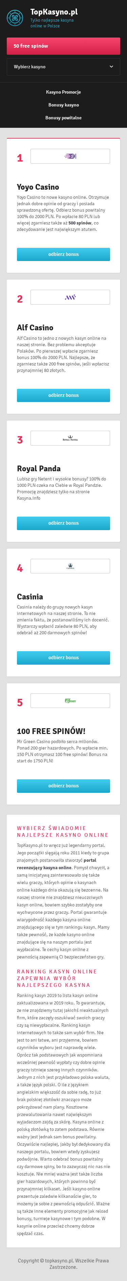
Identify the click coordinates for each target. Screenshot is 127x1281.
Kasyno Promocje (63, 92)
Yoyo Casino (38, 187)
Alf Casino (35, 328)
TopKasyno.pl (52, 12)
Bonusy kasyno (63, 105)
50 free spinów (31, 46)
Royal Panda (39, 469)
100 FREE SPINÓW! (51, 731)
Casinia (30, 597)
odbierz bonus (63, 254)
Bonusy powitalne (63, 118)
